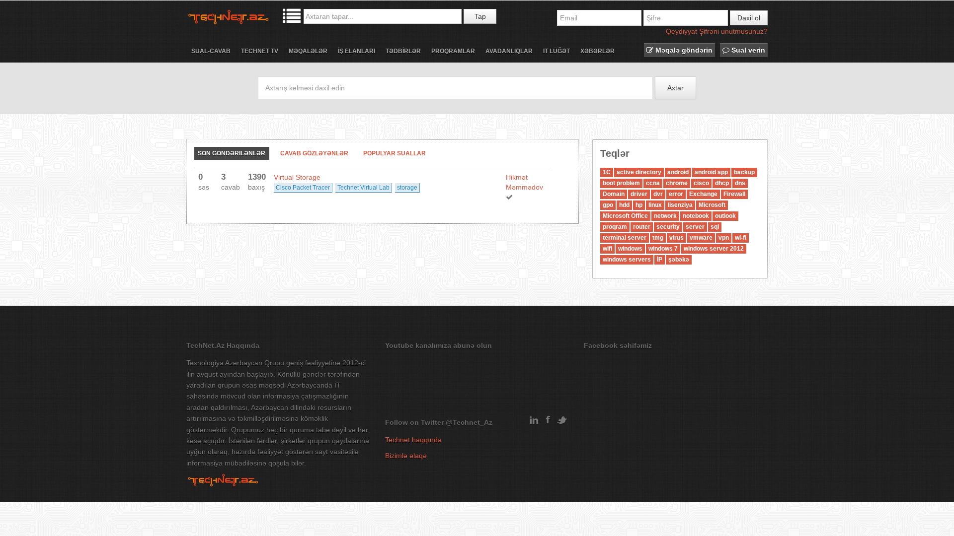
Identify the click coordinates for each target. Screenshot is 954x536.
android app (711, 172)
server (695, 226)
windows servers (627, 259)
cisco (701, 183)
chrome (677, 183)
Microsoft (712, 204)
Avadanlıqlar (509, 51)
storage (407, 187)
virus (676, 237)
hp (639, 204)
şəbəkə (678, 259)
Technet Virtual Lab (363, 187)
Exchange (703, 194)
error (676, 194)
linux (655, 204)
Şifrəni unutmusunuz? (733, 31)
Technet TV (259, 51)
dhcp (722, 183)
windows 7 (663, 248)
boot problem (621, 183)
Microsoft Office (625, 215)
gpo (608, 204)
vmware (701, 237)
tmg (657, 237)
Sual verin (747, 50)
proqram (615, 226)
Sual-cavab (211, 51)
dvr (658, 194)
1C (607, 172)
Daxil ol (748, 18)
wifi (607, 248)
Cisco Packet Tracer (303, 187)
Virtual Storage (297, 177)
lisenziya (680, 204)
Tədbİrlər (403, 51)
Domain (614, 194)
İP (659, 259)
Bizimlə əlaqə (406, 456)
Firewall (734, 194)
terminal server (624, 237)
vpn (723, 237)
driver (639, 194)
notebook (696, 215)
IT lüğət (556, 51)
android (678, 172)
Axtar (675, 88)
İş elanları (356, 51)
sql (715, 226)
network (665, 215)
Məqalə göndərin (683, 50)
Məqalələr (308, 51)
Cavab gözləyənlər (314, 153)
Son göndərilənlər (231, 153)
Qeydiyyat (681, 31)
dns (740, 183)
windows (630, 248)
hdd (624, 204)
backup (744, 172)
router (641, 226)
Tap (480, 16)
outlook (725, 215)
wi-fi (740, 237)
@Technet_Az (469, 422)
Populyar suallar (394, 153)
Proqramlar (453, 51)
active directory (639, 172)
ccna (653, 183)
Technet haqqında (413, 440)
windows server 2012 (714, 248)
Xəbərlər (597, 51)
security (668, 226)
